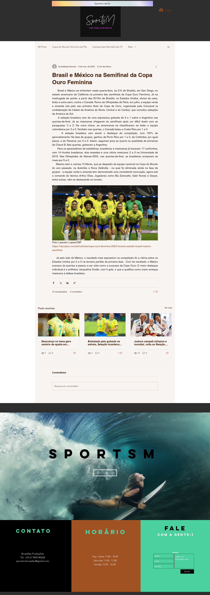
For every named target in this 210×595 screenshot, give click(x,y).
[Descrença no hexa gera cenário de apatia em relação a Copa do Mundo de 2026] (58, 324)
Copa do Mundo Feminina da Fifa (69, 46)
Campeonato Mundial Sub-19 (107, 46)
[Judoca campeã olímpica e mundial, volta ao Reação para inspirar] (151, 324)
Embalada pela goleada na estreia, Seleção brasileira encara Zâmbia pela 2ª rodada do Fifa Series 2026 (104, 343)
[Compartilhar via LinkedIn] (67, 283)
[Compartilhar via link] (74, 283)
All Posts (42, 46)
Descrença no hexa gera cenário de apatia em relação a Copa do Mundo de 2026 (57, 343)
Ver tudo (168, 308)
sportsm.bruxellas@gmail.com (32, 561)
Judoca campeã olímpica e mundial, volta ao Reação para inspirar (150, 343)
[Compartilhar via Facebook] (53, 283)
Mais (130, 46)
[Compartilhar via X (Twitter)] (60, 283)
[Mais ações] (156, 66)
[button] (168, 47)
